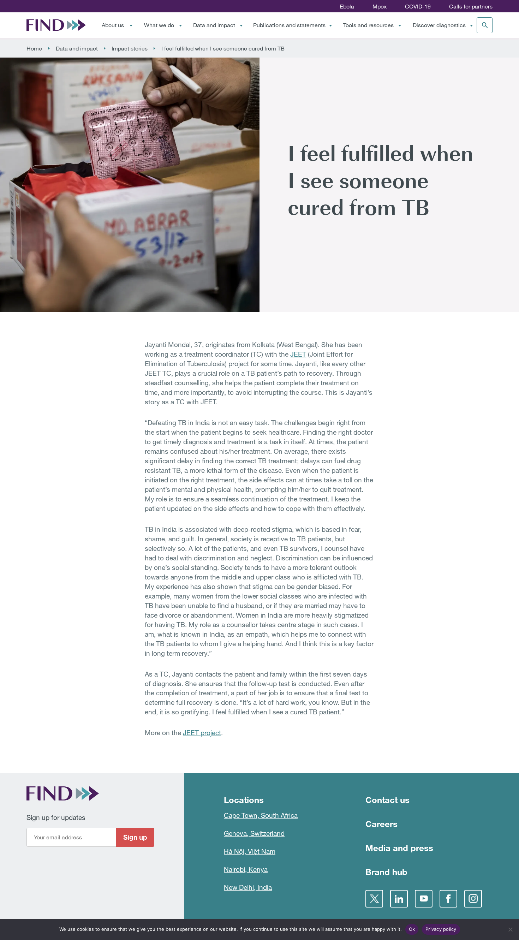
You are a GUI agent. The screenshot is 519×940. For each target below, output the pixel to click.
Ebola (347, 6)
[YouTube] (423, 899)
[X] (374, 899)
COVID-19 (418, 6)
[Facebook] (448, 899)
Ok (412, 929)
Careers (381, 824)
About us (113, 25)
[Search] (485, 25)
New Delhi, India (248, 887)
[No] (510, 929)
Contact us (387, 800)
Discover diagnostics (439, 25)
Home (34, 48)
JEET (298, 354)
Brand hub (386, 872)
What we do (159, 25)
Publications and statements (289, 25)
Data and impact (214, 25)
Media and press (399, 848)
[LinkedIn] (399, 899)
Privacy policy (441, 929)
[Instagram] (473, 899)
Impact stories (130, 48)
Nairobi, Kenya (246, 869)
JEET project (202, 732)
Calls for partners (471, 6)
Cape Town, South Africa (261, 815)
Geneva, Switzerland (254, 833)
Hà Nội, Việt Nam (249, 851)
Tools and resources (368, 25)
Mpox (379, 6)
